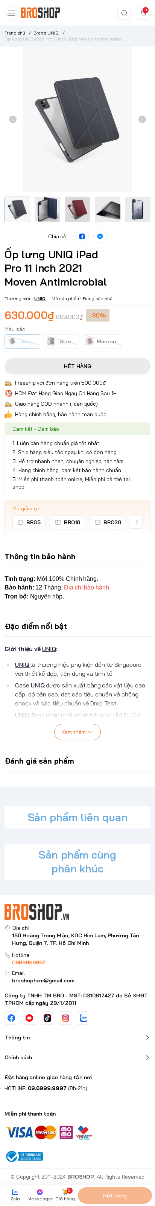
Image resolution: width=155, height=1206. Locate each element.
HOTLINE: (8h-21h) (46, 1088)
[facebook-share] (82, 236)
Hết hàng (115, 1195)
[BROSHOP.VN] (43, 13)
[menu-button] (11, 13)
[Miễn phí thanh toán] (77, 1132)
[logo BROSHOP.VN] (77, 911)
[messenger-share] (100, 236)
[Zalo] (83, 1018)
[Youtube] (29, 1018)
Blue (65, 341)
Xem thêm (74, 732)
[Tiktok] (47, 1018)
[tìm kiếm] (124, 13)
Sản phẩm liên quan (78, 817)
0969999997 (29, 962)
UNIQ (40, 298)
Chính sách (18, 1057)
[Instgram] (65, 1018)
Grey (26, 341)
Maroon (106, 341)
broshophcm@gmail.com (43, 980)
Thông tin (17, 1037)
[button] (13, 119)
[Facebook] (11, 1018)
